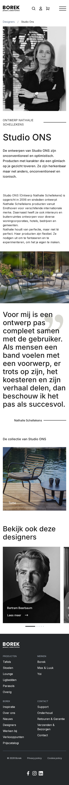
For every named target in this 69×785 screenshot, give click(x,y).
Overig (7, 692)
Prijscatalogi (11, 743)
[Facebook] (28, 773)
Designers (9, 21)
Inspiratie (9, 707)
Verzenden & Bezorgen (45, 727)
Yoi (39, 674)
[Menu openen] (62, 8)
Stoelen (8, 668)
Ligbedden (9, 680)
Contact (42, 735)
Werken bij (10, 731)
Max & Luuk (45, 668)
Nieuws (8, 719)
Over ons (9, 713)
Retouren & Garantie (51, 719)
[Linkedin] (41, 773)
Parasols (9, 686)
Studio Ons (27, 21)
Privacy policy (34, 758)
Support (42, 707)
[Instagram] (34, 773)
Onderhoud (45, 713)
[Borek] (11, 645)
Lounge (8, 674)
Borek (41, 662)
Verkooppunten (13, 737)
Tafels (7, 662)
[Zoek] (33, 8)
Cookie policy (54, 758)
